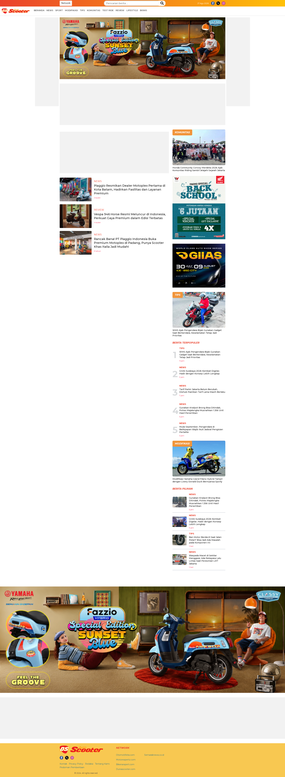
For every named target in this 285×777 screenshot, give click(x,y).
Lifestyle (132, 10)
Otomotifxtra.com (125, 755)
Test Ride (108, 10)
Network (65, 3)
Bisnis (143, 10)
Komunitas (93, 10)
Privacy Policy (76, 763)
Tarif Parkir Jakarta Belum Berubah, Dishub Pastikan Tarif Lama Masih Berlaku (202, 390)
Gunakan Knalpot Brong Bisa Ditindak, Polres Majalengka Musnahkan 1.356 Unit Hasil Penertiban (201, 410)
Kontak (63, 763)
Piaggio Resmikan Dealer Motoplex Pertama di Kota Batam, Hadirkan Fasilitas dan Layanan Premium (129, 189)
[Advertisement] (47, 61)
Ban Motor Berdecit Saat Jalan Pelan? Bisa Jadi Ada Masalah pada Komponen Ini (205, 540)
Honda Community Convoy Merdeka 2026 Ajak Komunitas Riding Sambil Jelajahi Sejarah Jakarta (198, 169)
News (49, 10)
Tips (82, 10)
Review (120, 10)
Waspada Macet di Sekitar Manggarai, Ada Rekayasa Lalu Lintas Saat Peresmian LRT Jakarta (205, 559)
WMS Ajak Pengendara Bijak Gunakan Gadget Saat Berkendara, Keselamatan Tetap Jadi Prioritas (197, 333)
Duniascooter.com (125, 769)
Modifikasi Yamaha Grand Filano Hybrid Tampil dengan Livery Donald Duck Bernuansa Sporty (197, 480)
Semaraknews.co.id (154, 755)
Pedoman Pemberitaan (72, 767)
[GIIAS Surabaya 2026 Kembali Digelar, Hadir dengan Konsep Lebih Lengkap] (179, 521)
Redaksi (89, 763)
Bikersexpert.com (125, 764)
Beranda (39, 10)
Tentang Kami (102, 763)
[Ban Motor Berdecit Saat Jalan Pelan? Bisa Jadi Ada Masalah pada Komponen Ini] (179, 540)
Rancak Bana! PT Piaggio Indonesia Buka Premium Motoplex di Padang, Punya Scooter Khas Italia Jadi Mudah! (129, 242)
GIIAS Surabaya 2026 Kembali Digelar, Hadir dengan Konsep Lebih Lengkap (199, 372)
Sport (59, 10)
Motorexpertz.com (126, 759)
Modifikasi (71, 10)
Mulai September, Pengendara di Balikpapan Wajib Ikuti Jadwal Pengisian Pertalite (201, 429)
